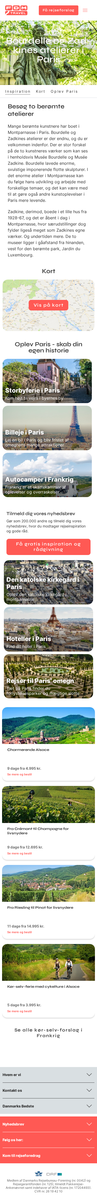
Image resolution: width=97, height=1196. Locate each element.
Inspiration (18, 91)
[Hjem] (16, 10)
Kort (41, 91)
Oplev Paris (64, 91)
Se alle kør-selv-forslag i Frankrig (48, 1032)
